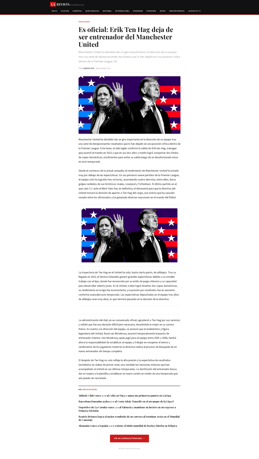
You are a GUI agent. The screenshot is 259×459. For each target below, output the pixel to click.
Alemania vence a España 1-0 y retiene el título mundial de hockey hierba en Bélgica (128, 425)
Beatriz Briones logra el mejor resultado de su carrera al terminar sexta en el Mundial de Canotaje (129, 418)
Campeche (77, 11)
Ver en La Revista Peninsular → (129, 438)
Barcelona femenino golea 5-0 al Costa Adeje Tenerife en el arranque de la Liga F (126, 401)
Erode (163, 11)
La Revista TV (194, 11)
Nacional (107, 11)
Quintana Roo (92, 11)
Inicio (54, 11)
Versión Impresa (177, 11)
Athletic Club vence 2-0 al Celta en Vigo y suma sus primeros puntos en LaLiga (125, 395)
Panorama (138, 11)
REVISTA (67, 4)
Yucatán (65, 11)
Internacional (122, 11)
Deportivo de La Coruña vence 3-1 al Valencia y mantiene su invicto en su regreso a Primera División (127, 409)
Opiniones (151, 11)
